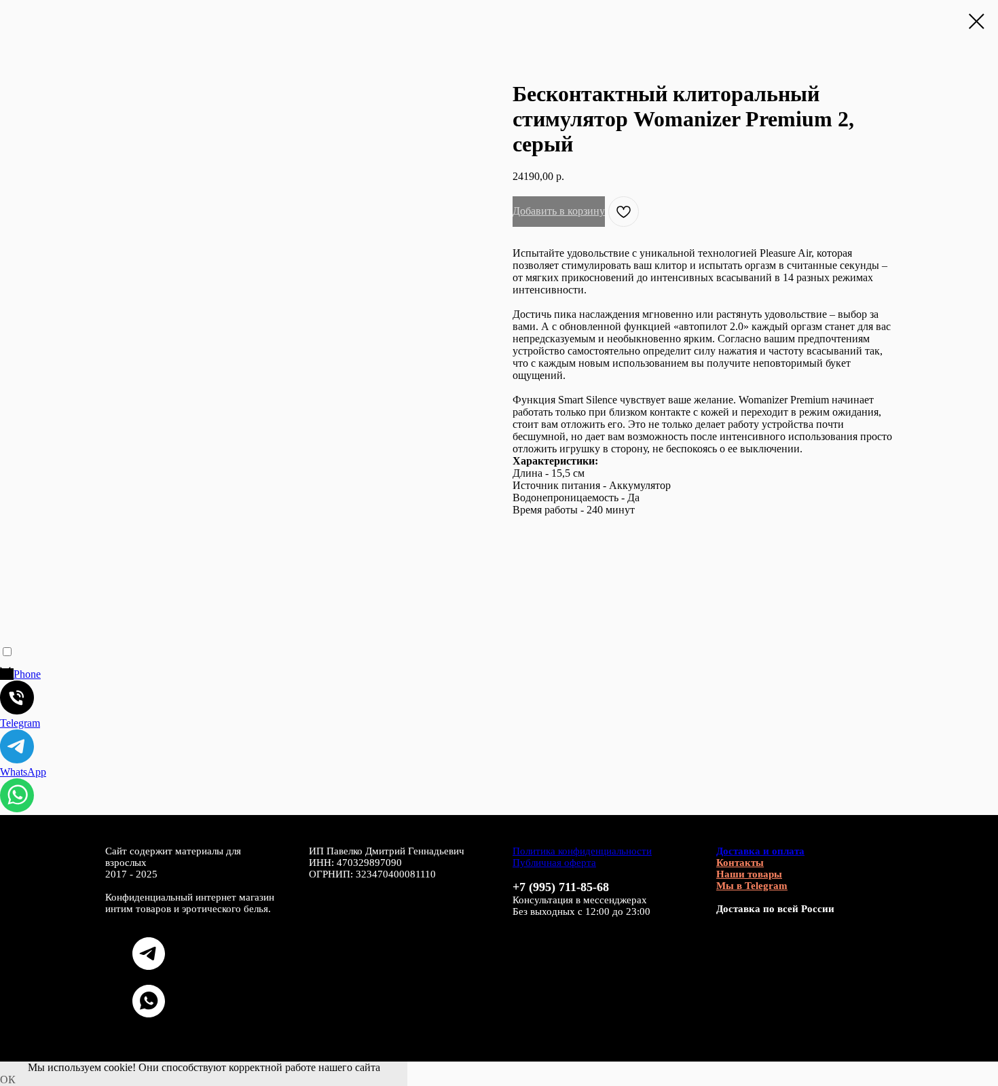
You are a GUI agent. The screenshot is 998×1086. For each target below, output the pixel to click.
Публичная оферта (554, 862)
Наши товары (749, 874)
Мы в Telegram (752, 885)
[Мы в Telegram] (148, 966)
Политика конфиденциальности (582, 851)
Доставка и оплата (760, 851)
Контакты (740, 862)
